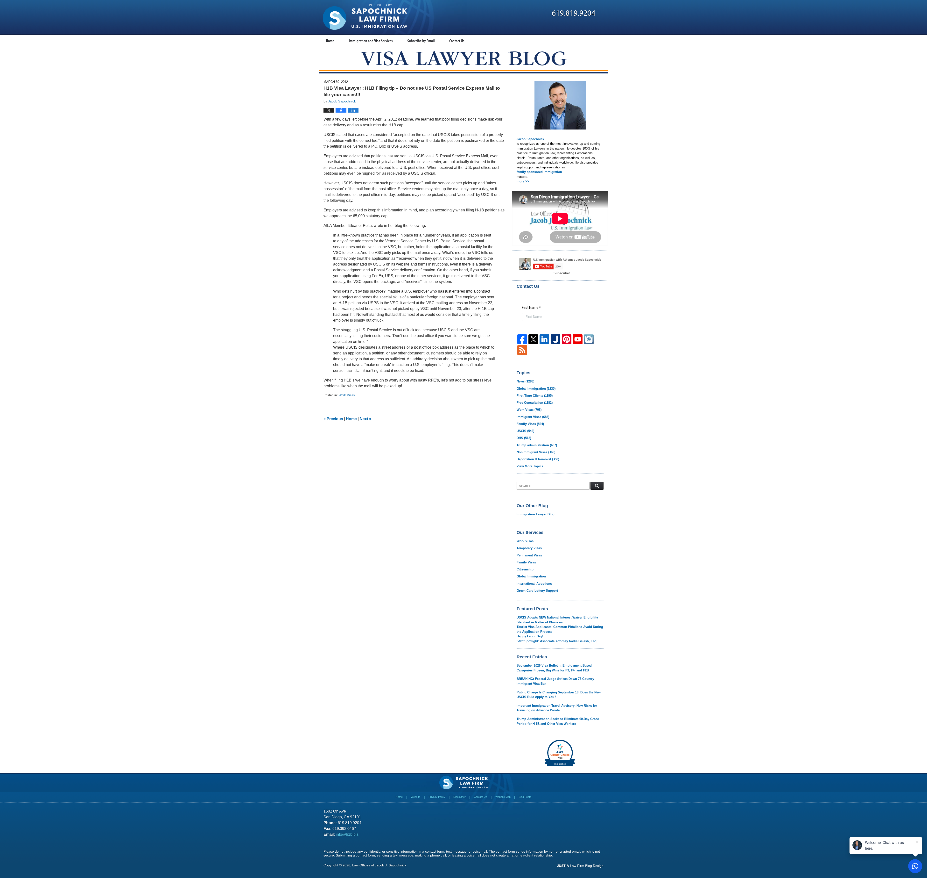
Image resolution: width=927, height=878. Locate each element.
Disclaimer (459, 796)
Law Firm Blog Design (580, 866)
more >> (523, 181)
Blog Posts (525, 796)
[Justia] (555, 339)
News (525, 381)
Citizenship (525, 569)
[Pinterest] (566, 339)
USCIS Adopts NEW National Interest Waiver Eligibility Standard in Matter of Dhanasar (557, 620)
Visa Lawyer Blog (365, 17)
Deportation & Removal (538, 459)
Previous (333, 419)
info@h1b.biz (347, 834)
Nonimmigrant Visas (536, 452)
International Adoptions (534, 583)
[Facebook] (522, 339)
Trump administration (537, 445)
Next (365, 419)
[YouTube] (577, 339)
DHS (524, 438)
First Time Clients (535, 395)
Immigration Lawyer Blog (536, 514)
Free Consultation (535, 402)
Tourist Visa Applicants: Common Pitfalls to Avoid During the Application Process (560, 629)
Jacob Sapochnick (530, 139)
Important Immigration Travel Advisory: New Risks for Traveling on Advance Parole (557, 708)
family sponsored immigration (539, 172)
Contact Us (456, 40)
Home (330, 40)
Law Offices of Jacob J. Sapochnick (379, 865)
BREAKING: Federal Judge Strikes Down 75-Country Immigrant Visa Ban (555, 681)
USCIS (525, 431)
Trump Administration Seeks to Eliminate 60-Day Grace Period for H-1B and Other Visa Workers (558, 721)
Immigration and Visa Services (371, 40)
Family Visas (530, 424)
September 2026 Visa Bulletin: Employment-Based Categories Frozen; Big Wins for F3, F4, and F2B (554, 668)
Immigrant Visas (533, 417)
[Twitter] (533, 339)
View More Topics (530, 466)
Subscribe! (562, 273)
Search (597, 486)
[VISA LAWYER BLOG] (463, 58)
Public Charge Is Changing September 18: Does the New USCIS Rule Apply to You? (559, 695)
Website (415, 796)
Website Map (503, 796)
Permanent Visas (529, 555)
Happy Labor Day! (530, 636)
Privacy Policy (436, 796)
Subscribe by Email (421, 40)
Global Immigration (536, 388)
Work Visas (347, 395)
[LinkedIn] (544, 339)
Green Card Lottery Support (537, 590)
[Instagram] (588, 339)
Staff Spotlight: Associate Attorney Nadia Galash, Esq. (557, 641)
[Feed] (522, 350)
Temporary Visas (529, 548)
